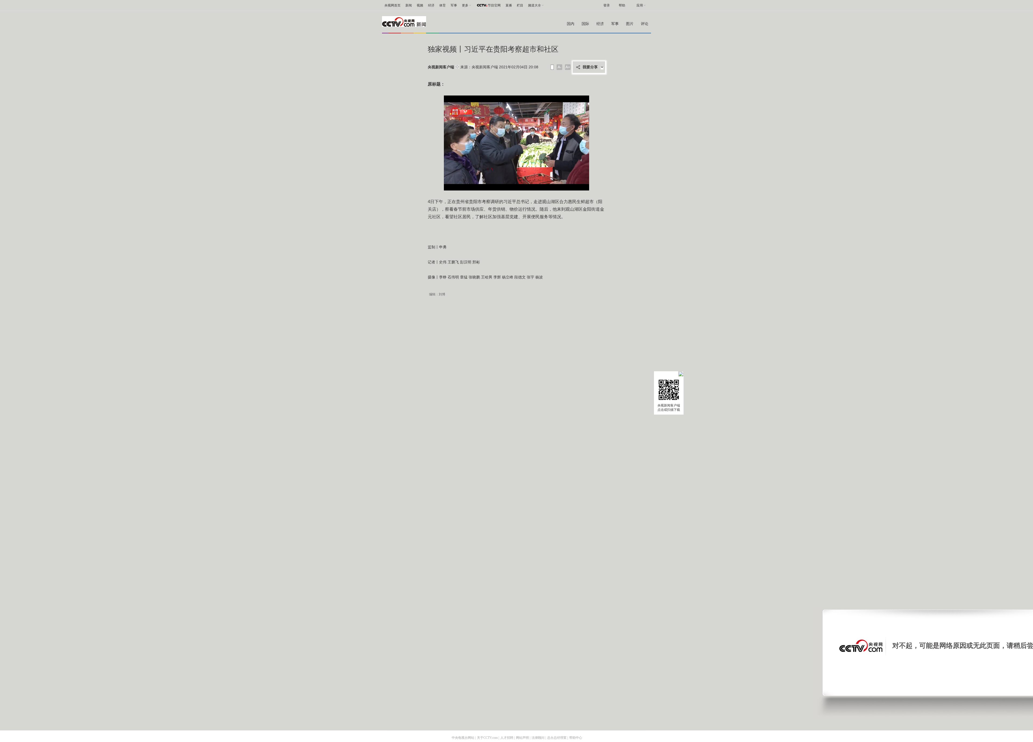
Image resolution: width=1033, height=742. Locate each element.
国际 (585, 24)
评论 (644, 24)
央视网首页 (392, 5)
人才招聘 (506, 738)
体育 (442, 5)
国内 (570, 24)
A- (559, 67)
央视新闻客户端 (441, 67)
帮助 (622, 5)
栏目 (520, 5)
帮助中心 (575, 738)
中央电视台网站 (463, 738)
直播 (508, 5)
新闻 (408, 5)
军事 (454, 5)
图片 (630, 24)
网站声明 (522, 738)
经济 (431, 5)
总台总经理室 (557, 738)
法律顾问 (538, 738)
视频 (420, 5)
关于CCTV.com (487, 738)
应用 (639, 5)
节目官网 (494, 5)
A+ (567, 67)
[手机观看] (552, 67)
